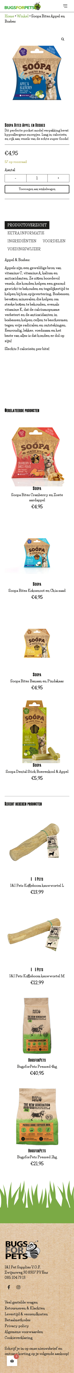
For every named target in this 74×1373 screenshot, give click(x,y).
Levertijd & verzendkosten (26, 1314)
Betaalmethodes (17, 1320)
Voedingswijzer (24, 249)
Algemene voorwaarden (24, 1332)
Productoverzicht (27, 225)
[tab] (27, 225)
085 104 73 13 (15, 1278)
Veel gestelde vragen (21, 1302)
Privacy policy (17, 1326)
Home (9, 16)
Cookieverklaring (19, 1338)
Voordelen (54, 241)
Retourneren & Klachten (25, 1308)
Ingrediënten (21, 241)
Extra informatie (25, 233)
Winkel (23, 16)
